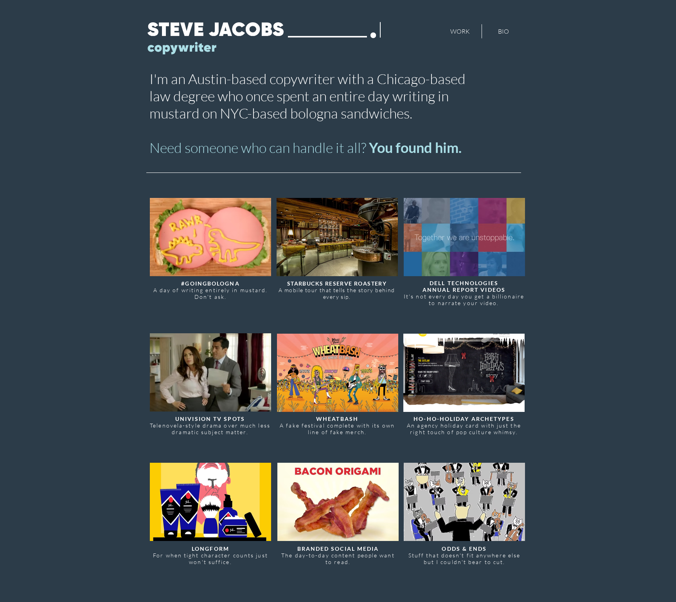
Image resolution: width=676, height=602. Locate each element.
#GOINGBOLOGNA (210, 283)
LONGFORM (210, 548)
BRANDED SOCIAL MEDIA (338, 548)
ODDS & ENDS (464, 548)
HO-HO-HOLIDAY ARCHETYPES (464, 418)
